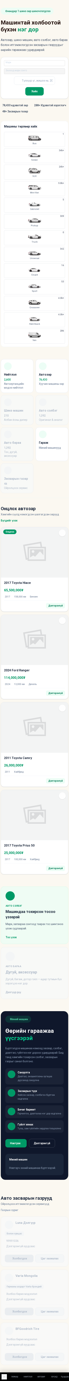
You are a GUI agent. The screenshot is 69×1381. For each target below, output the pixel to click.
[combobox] (34, 63)
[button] (62, 533)
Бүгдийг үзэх (9, 520)
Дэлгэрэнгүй (42, 1143)
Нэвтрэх (15, 1143)
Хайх (34, 91)
